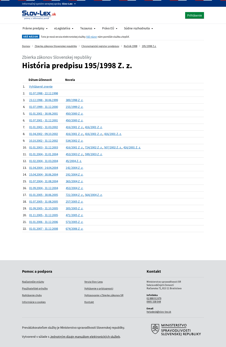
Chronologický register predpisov (100, 46)
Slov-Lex (67, 3)
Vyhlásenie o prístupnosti (98, 288)
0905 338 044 (154, 301)
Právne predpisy (33, 28)
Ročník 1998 (130, 46)
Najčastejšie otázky (33, 281)
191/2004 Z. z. (74, 174)
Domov (26, 46)
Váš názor (91, 36)
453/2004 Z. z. (74, 188)
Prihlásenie (194, 15)
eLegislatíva (62, 28)
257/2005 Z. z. (74, 202)
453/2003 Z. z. (74, 154)
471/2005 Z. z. (74, 215)
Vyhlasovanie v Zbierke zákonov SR (103, 295)
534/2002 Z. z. (74, 141)
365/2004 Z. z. (74, 181)
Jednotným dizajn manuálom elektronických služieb (85, 337)
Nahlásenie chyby (32, 295)
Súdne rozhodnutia (137, 28)
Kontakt (89, 302)
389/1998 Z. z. (74, 100)
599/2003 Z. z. (93, 154)
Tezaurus (86, 28)
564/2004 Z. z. (93, 195)
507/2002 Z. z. (113, 147)
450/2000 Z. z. (74, 114)
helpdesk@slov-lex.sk (159, 311)
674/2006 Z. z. (74, 229)
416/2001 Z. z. (74, 127)
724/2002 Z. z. (93, 147)
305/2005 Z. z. (74, 208)
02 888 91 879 (154, 298)
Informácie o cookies (34, 302)
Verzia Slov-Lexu (93, 281)
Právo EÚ (108, 28)
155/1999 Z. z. (74, 107)
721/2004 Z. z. (74, 195)
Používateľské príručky (35, 288)
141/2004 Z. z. (74, 168)
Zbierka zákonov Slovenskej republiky (56, 46)
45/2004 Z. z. (74, 161)
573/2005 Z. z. (74, 222)
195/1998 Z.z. (149, 46)
